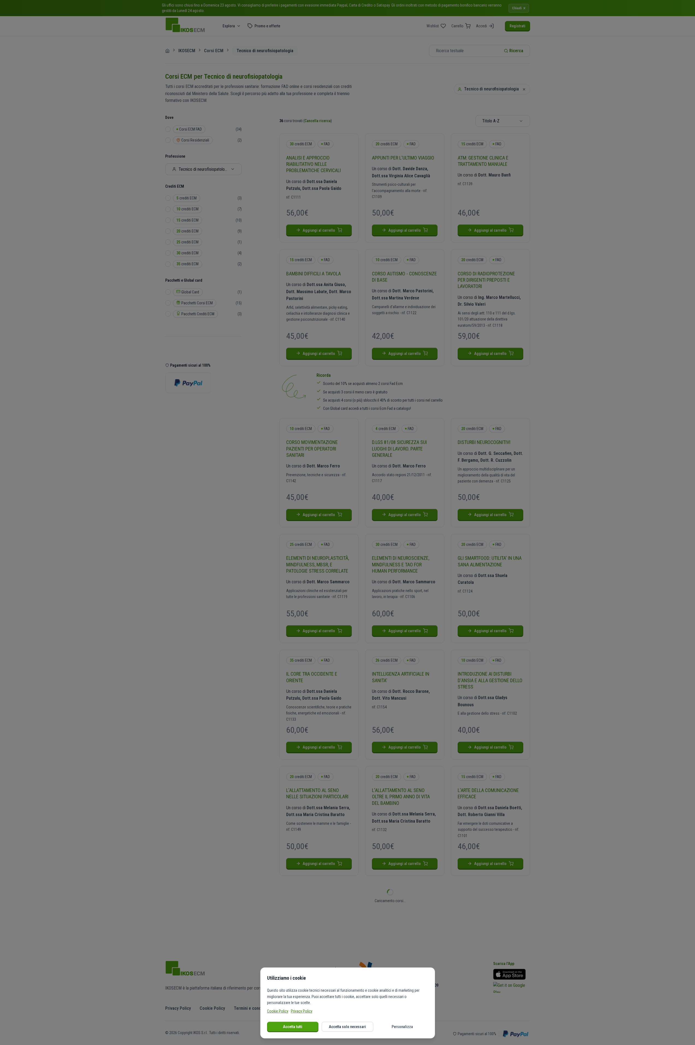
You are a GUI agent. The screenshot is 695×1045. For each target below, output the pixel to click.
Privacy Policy (301, 1011)
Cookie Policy (277, 1011)
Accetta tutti (292, 1027)
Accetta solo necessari (347, 1027)
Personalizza (402, 1027)
